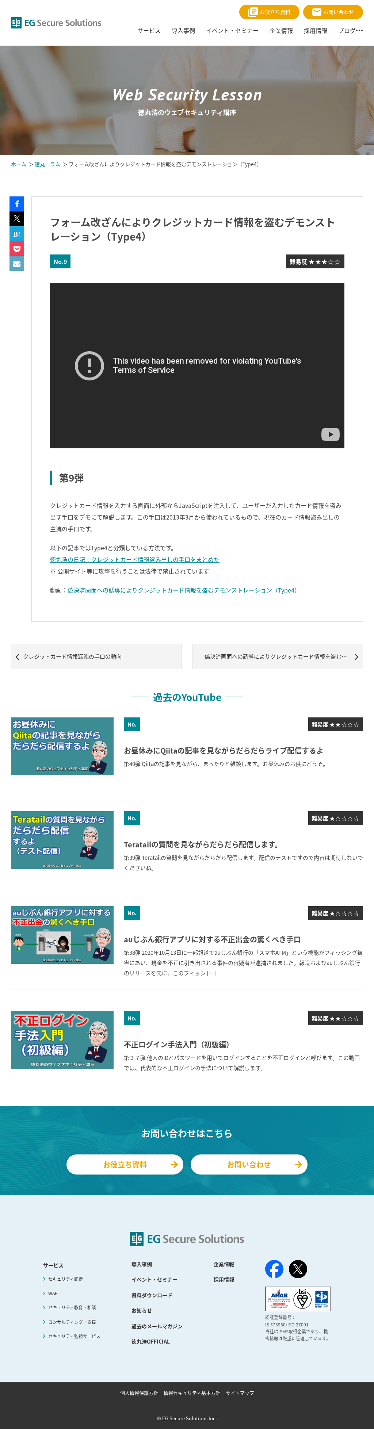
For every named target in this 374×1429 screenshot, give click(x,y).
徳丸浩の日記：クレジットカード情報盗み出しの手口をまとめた (135, 559)
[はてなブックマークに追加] (16, 233)
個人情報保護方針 (139, 1392)
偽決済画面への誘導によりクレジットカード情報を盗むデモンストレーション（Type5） (284, 656)
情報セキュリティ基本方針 (192, 1392)
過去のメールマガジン (157, 1326)
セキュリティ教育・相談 (72, 1307)
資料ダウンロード (151, 1295)
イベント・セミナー (232, 30)
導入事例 (183, 30)
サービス (149, 30)
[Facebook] (274, 1270)
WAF (52, 1293)
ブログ (347, 30)
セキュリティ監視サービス (74, 1336)
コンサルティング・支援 (72, 1322)
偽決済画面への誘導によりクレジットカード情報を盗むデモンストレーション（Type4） (184, 590)
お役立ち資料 (275, 11)
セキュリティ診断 (65, 1279)
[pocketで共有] (16, 248)
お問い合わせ (338, 11)
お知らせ (141, 1310)
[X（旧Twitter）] (298, 1269)
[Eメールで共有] (16, 263)
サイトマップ (240, 1392)
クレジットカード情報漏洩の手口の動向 (72, 656)
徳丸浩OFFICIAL (150, 1341)
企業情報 (281, 30)
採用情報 (315, 30)
